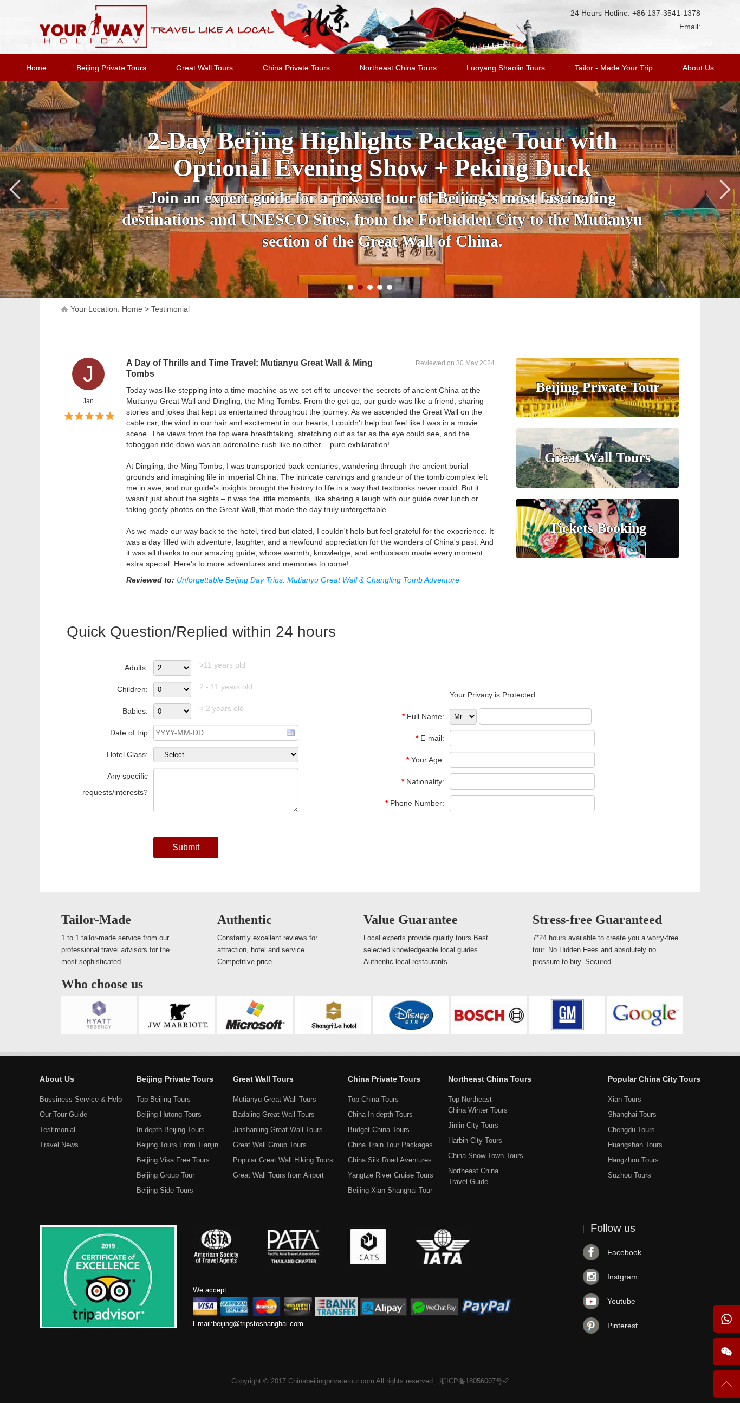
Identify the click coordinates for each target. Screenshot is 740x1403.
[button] (350, 287)
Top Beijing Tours (164, 1099)
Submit (185, 847)
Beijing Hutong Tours (169, 1114)
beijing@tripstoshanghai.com (258, 1324)
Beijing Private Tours (111, 67)
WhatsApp (726, 1319)
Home (36, 67)
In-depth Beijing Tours (171, 1130)
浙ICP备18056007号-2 (474, 1381)
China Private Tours (296, 67)
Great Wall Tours (204, 67)
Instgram (622, 1276)
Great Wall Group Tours (270, 1145)
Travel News (59, 1145)
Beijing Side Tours (165, 1190)
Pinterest (622, 1325)
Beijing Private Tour (598, 387)
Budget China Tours (379, 1130)
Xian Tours (624, 1099)
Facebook (624, 1252)
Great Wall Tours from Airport (278, 1175)
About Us (698, 67)
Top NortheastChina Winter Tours (478, 1104)
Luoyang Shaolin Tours (505, 67)
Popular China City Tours (654, 1079)
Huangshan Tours (635, 1145)
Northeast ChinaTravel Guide (473, 1176)
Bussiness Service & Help (81, 1099)
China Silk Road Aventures (390, 1160)
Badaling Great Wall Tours (274, 1114)
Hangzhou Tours (633, 1160)
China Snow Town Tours (485, 1156)
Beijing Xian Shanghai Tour (390, 1190)
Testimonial (170, 309)
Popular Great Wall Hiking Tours (283, 1160)
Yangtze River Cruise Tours (390, 1175)
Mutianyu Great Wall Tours (274, 1099)
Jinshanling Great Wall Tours (278, 1130)
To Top (726, 1389)
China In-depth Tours (380, 1114)
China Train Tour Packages (390, 1145)
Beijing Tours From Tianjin (177, 1145)
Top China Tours (373, 1099)
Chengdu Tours (631, 1130)
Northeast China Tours (398, 67)
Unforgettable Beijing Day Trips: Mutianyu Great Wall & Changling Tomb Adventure (318, 580)
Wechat (726, 1351)
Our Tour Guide (63, 1114)
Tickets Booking (597, 528)
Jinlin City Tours (473, 1125)
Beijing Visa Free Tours (173, 1160)
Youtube (621, 1301)
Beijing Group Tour (165, 1175)
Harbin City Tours (475, 1140)
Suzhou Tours (629, 1175)
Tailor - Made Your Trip (614, 67)
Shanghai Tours (632, 1114)
